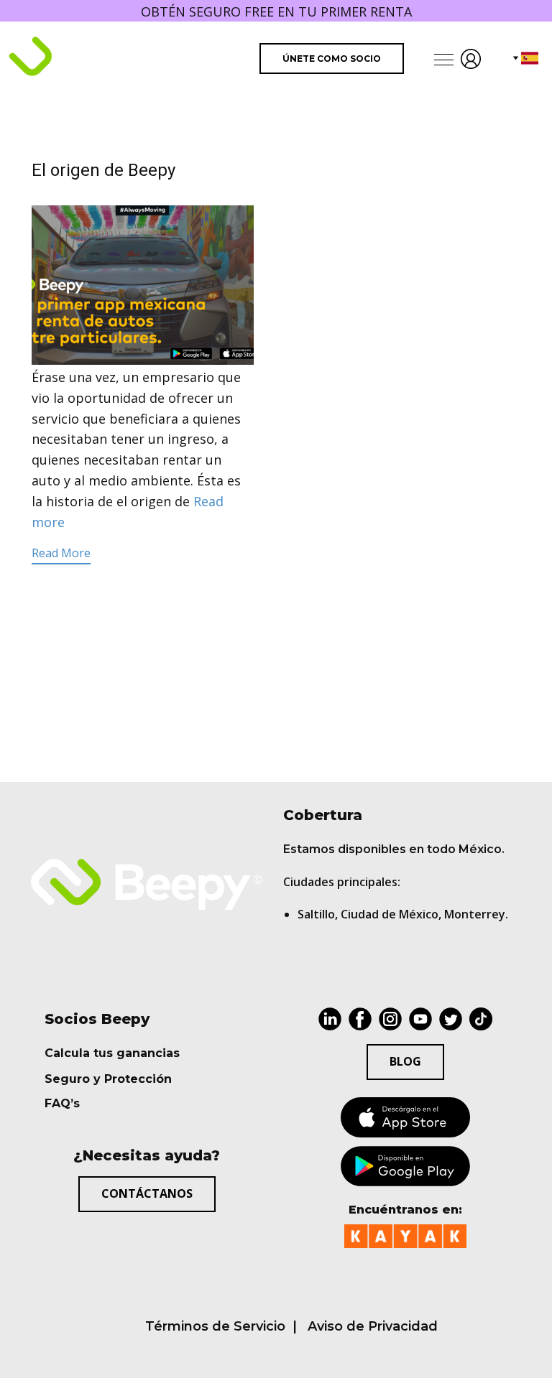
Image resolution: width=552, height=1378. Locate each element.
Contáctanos (147, 1193)
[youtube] (420, 1018)
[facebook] (360, 1018)
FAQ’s (62, 1103)
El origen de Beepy (103, 170)
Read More (61, 553)
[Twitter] (450, 1018)
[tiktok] (480, 1018)
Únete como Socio (331, 58)
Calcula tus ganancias (112, 1053)
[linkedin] (329, 1018)
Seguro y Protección (108, 1079)
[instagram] (390, 1018)
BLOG (405, 1061)
